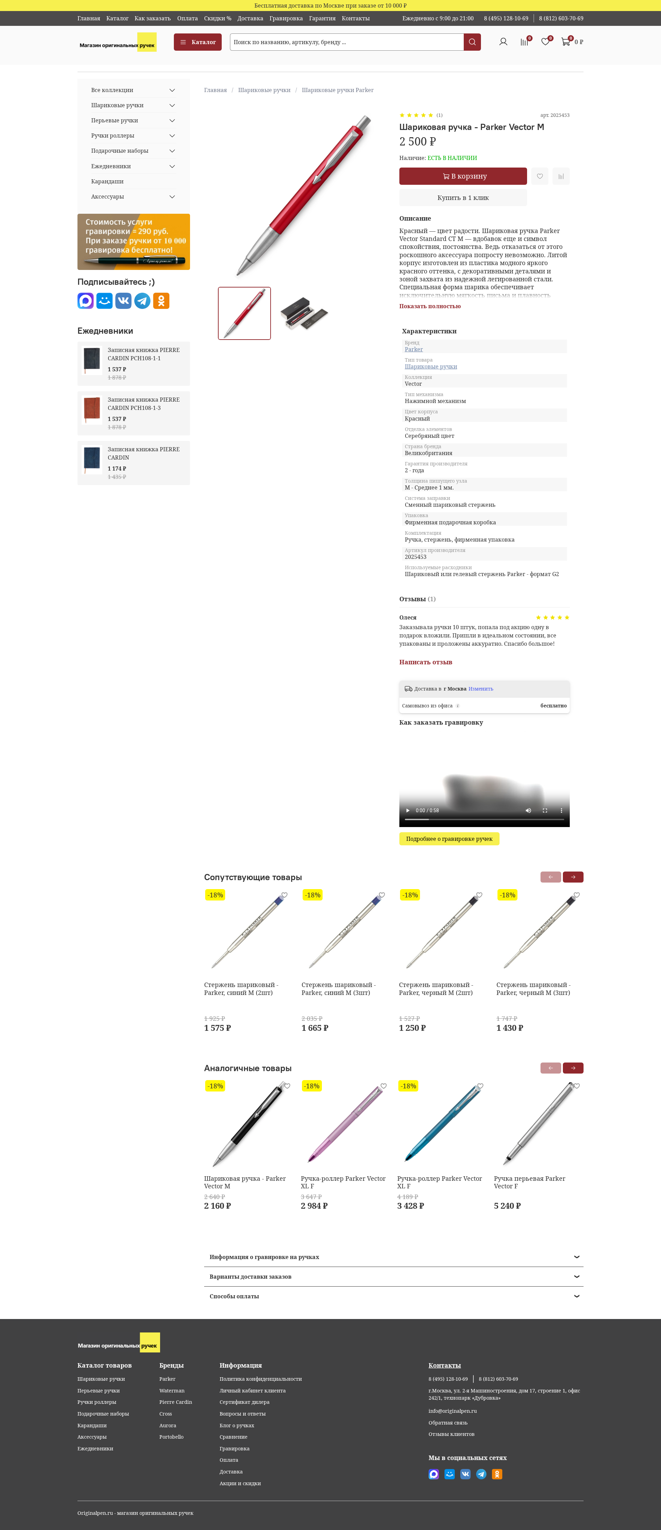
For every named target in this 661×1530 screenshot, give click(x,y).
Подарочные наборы (119, 150)
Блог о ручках (237, 1425)
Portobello (171, 1436)
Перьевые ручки (114, 120)
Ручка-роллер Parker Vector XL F (343, 1182)
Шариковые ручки (264, 90)
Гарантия (322, 18)
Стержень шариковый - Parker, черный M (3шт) (533, 988)
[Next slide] (377, 196)
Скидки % (217, 18)
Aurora (167, 1425)
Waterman (172, 1390)
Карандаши (107, 181)
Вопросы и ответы (243, 1413)
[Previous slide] (229, 196)
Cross (165, 1413)
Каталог (117, 18)
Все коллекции (112, 90)
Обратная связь (448, 1422)
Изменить (481, 689)
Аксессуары (107, 196)
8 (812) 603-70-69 (561, 18)
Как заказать (153, 18)
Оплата (187, 18)
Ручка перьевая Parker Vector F (529, 1182)
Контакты (356, 18)
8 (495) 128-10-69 (506, 18)
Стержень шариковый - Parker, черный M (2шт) (436, 988)
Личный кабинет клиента (253, 1390)
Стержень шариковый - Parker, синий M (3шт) (339, 988)
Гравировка (286, 18)
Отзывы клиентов (452, 1434)
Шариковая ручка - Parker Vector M (245, 1182)
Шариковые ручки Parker (338, 90)
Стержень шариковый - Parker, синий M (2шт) (241, 988)
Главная (88, 18)
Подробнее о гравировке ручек (449, 839)
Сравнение (234, 1436)
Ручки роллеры (112, 135)
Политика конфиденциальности (261, 1379)
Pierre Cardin (175, 1402)
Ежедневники (111, 166)
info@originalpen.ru (453, 1411)
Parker (414, 349)
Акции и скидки (240, 1483)
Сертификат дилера (245, 1402)
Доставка (250, 18)
